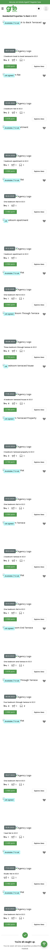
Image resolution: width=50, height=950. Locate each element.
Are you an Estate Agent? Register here (25, 2)
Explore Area (39, 66)
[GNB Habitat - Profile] (46, 8)
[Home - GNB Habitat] (11, 8)
